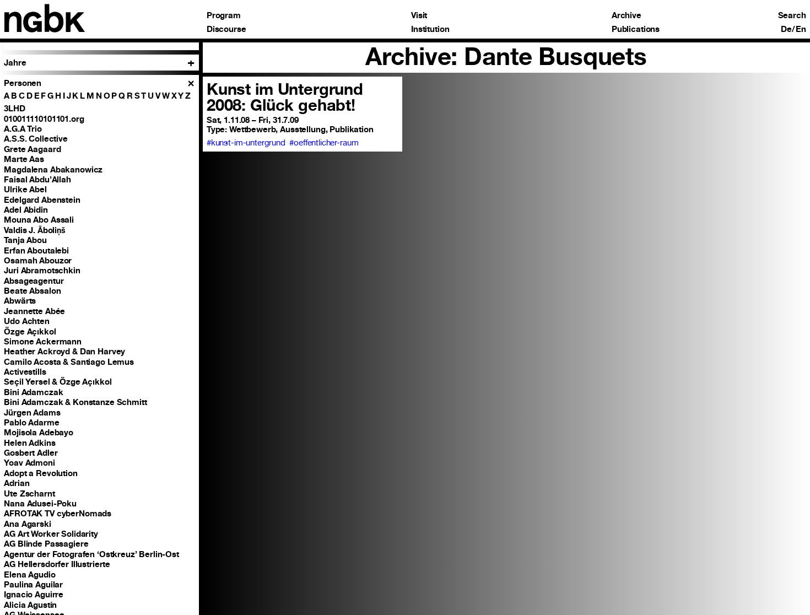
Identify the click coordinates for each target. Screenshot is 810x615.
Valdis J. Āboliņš (35, 230)
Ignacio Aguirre (33, 594)
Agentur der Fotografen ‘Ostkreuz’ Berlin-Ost (91, 554)
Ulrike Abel (25, 189)
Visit (419, 16)
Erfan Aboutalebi (36, 250)
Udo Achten (27, 321)
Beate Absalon (32, 290)
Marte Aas (24, 159)
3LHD (14, 108)
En (801, 29)
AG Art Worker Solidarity (51, 533)
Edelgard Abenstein (42, 199)
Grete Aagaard (32, 149)
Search (792, 16)
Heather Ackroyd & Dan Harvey (64, 351)
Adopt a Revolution (40, 473)
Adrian (16, 483)
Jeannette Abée (34, 311)
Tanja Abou (25, 240)
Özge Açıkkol (30, 331)
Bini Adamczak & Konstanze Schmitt (75, 402)
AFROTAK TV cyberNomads (57, 513)
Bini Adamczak (33, 392)
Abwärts (20, 300)
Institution (430, 29)
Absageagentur (33, 280)
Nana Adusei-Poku (40, 503)
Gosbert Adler (30, 452)
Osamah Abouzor (38, 260)
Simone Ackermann (43, 341)
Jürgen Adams (32, 412)
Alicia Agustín (30, 604)
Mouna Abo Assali (39, 219)
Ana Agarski (27, 523)
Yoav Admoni (29, 462)
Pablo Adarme (31, 422)
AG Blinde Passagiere (46, 543)
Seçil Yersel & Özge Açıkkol (57, 381)
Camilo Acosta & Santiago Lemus (69, 361)
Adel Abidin (25, 209)
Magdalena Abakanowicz (53, 169)
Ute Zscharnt (29, 493)
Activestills (25, 371)
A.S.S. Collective (36, 138)
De (786, 29)
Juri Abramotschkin (42, 270)
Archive (626, 16)
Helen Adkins (29, 442)
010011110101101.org (44, 118)
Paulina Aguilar (33, 584)
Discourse (226, 29)
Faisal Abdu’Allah (37, 179)
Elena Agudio (29, 574)
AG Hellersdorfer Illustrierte (57, 564)
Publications (636, 29)
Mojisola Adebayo (38, 432)
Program (224, 16)
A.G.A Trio (23, 128)
